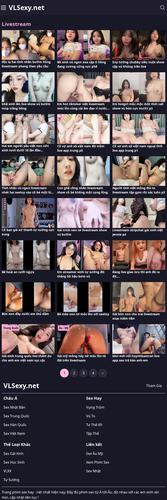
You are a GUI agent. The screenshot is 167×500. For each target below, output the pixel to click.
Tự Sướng (11, 479)
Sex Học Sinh (14, 462)
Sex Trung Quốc (16, 416)
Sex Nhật (93, 471)
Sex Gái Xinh (13, 453)
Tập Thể (92, 433)
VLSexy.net (26, 8)
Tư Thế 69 (94, 424)
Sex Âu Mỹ (94, 453)
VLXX (7, 471)
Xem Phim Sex (97, 462)
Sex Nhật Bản (14, 407)
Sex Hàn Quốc (15, 424)
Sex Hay (94, 398)
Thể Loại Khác (16, 444)
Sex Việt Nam (14, 433)
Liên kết (94, 444)
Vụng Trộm (95, 407)
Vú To (90, 416)
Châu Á (10, 398)
